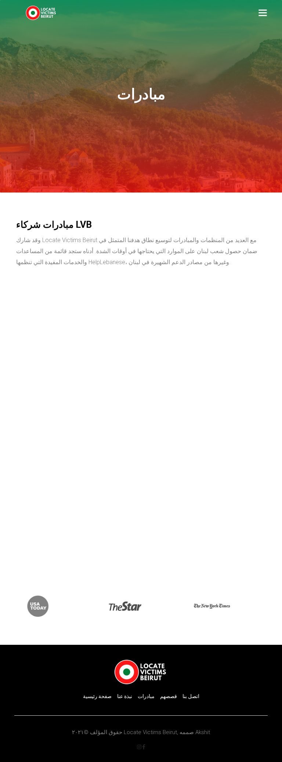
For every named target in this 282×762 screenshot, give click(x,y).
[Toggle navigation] (263, 13)
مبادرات (146, 696)
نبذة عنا (124, 696)
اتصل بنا (190, 696)
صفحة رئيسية (97, 696)
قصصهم (168, 696)
